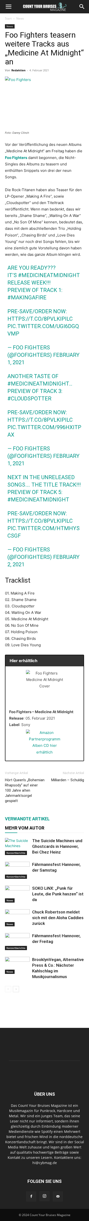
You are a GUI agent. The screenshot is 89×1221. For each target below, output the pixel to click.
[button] (8, 6)
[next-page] (16, 989)
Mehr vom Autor (24, 828)
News (20, 18)
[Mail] (58, 1196)
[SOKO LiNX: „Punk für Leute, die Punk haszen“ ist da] (17, 894)
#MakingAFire (26, 297)
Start (8, 18)
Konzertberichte (15, 853)
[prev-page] (8, 989)
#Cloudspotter (29, 398)
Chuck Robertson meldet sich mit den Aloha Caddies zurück (58, 917)
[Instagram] (44, 1196)
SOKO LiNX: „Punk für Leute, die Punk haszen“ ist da (58, 894)
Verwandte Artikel (27, 818)
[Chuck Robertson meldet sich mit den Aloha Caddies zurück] (17, 917)
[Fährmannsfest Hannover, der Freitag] (17, 941)
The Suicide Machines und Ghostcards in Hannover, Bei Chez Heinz (57, 846)
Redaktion (18, 70)
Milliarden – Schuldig (67, 780)
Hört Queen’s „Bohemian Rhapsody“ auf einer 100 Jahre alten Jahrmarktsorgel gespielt (24, 790)
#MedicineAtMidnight (49, 275)
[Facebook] (31, 1196)
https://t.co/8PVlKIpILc (40, 319)
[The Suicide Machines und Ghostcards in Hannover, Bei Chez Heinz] (17, 846)
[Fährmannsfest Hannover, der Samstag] (17, 870)
